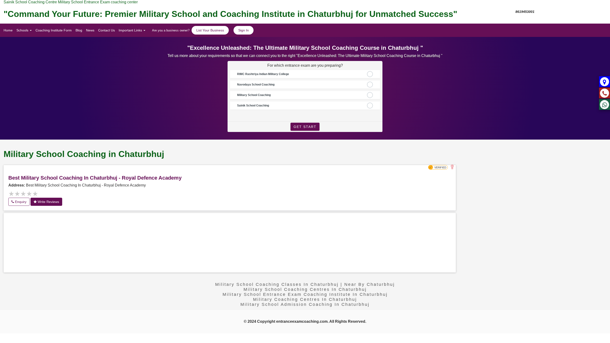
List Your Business (210, 30)
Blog (79, 30)
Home (8, 30)
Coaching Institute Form (54, 30)
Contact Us (106, 30)
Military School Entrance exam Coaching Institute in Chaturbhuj (305, 294)
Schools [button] (22, 30)
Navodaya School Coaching (255, 84)
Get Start (305, 127)
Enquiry (20, 202)
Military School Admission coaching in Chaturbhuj (305, 304)
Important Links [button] (131, 30)
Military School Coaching (254, 95)
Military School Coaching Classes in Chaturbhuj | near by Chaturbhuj (305, 284)
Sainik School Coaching (253, 105)
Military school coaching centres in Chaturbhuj (305, 289)
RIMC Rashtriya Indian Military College (263, 74)
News (90, 30)
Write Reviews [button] (48, 202)
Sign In (243, 30)
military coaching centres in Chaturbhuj (305, 299)
